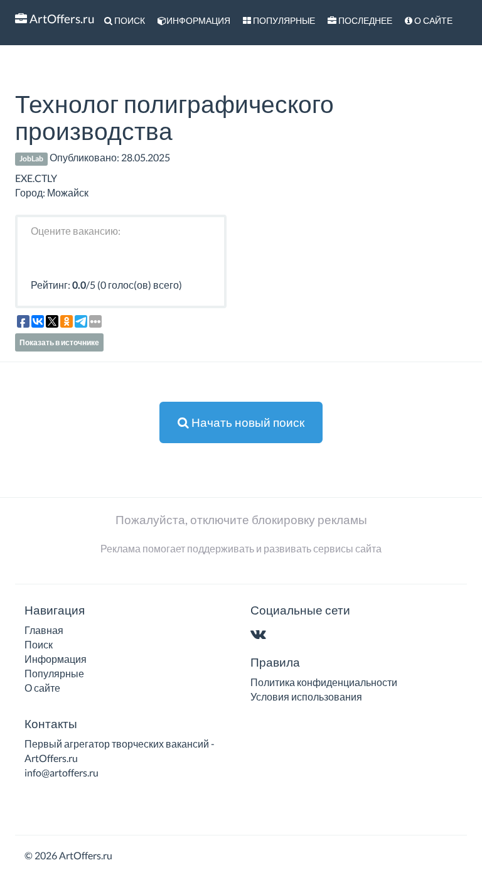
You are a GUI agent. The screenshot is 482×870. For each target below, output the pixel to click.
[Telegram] (282, 635)
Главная (43, 630)
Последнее (364, 20)
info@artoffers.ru (61, 772)
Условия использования (306, 696)
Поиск (128, 20)
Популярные (283, 20)
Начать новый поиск (246, 422)
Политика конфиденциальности (323, 682)
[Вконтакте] (260, 635)
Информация (198, 20)
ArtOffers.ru (61, 18)
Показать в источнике (59, 342)
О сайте (432, 20)
